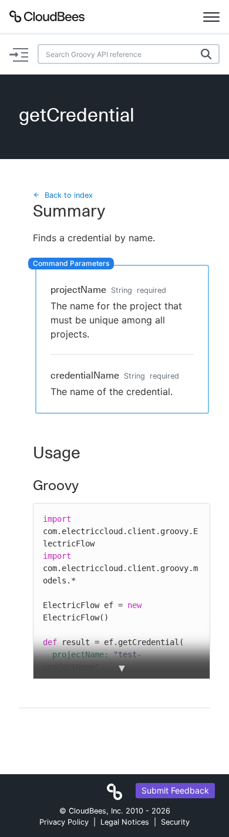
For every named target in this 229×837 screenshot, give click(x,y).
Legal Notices (124, 822)
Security (175, 822)
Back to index (69, 195)
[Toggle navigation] (211, 16)
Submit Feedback (175, 790)
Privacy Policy (64, 822)
